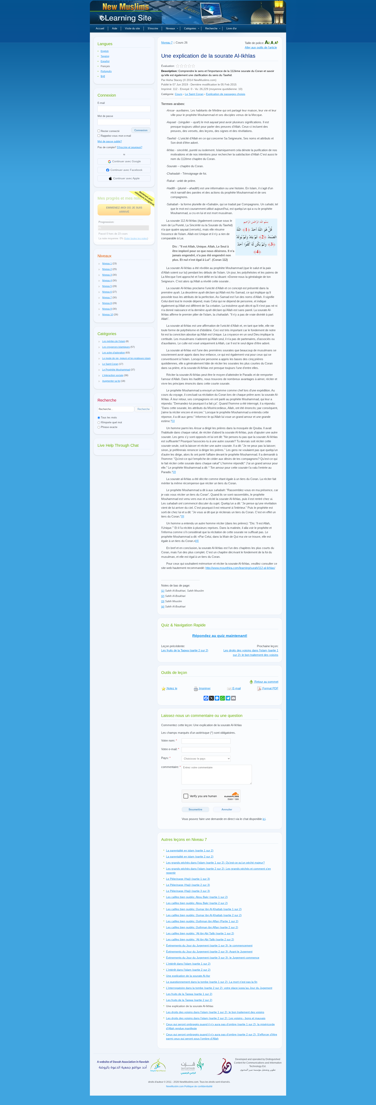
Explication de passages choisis (225, 94)
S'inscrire (153, 28)
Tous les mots (108, 417)
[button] (99, 263)
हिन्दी (103, 76)
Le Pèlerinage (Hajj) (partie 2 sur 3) (188, 884)
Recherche (211, 28)
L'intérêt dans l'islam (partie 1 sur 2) (188, 963)
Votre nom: (169, 740)
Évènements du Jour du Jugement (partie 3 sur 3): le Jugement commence (212, 957)
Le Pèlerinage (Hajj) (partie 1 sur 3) (188, 878)
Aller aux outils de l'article (261, 47)
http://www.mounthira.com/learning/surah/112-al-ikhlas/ (240, 568)
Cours (178, 94)
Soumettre (195, 809)
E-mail (101, 102)
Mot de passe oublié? (110, 141)
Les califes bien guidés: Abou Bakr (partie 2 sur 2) (197, 903)
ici (264, 819)
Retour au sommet (266, 681)
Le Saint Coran (194, 94)
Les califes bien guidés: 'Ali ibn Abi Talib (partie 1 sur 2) (200, 933)
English (105, 51)
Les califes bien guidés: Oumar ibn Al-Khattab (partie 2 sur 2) (204, 915)
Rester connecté (109, 131)
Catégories (190, 28)
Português (106, 71)
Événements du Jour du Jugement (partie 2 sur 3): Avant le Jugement (209, 951)
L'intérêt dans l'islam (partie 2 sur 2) (188, 969)
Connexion (140, 130)
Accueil (100, 28)
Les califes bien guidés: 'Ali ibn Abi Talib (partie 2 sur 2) (200, 939)
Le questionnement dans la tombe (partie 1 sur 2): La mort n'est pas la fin (211, 981)
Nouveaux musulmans (126, 14)
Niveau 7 (167, 42)
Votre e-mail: (170, 749)
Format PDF (270, 688)
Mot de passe (105, 116)
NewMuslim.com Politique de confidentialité (189, 1086)
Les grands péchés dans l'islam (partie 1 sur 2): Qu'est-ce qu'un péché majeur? (215, 862)
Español (105, 61)
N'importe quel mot (111, 422)
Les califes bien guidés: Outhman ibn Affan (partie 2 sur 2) (202, 927)
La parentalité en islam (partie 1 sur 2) (189, 850)
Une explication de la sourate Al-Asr (188, 975)
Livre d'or (231, 28)
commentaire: (171, 767)
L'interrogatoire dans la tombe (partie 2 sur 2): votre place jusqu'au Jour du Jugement (219, 987)
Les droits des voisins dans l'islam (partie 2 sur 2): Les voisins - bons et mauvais (215, 1018)
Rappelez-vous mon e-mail (115, 135)
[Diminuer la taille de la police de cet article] (276, 43)
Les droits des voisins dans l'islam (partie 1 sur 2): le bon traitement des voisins (250, 653)
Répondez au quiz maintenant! (219, 636)
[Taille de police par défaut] (272, 43)
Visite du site (132, 28)
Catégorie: (167, 94)
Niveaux (170, 28)
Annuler (226, 809)
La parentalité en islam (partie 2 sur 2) (189, 856)
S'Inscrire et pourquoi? (129, 147)
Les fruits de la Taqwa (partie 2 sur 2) (184, 650)
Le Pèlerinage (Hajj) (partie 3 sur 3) (188, 890)
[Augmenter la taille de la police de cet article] (267, 43)
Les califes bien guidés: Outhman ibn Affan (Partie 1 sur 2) (202, 921)
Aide (114, 28)
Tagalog (105, 56)
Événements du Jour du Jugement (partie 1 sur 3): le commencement (209, 945)
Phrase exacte (108, 427)
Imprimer (204, 688)
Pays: (166, 758)
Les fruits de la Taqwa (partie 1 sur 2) (189, 994)
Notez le (171, 688)
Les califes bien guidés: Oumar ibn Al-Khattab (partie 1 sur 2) (204, 909)
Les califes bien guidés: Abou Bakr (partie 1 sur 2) (197, 897)
